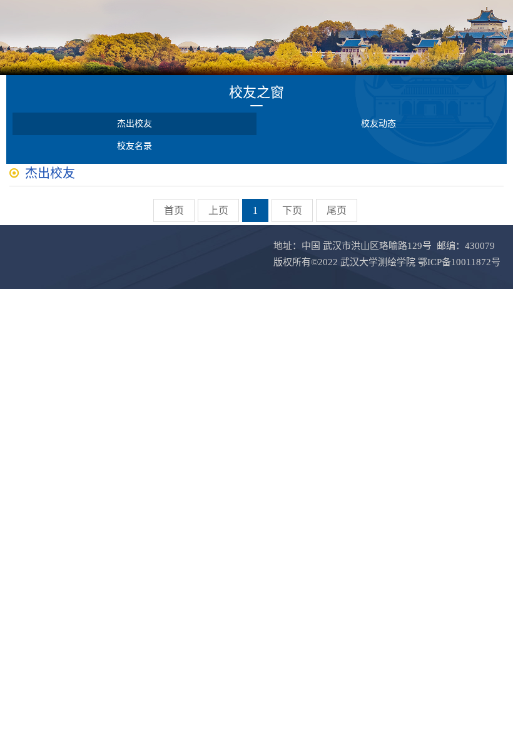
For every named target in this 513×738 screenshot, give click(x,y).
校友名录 (134, 146)
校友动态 (378, 123)
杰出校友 (134, 123)
